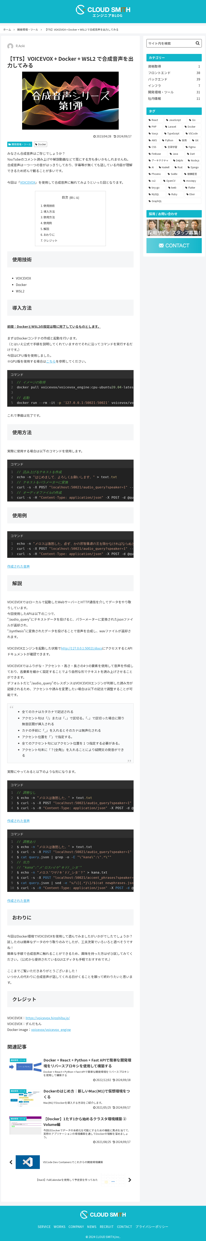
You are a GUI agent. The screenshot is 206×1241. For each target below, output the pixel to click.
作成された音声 (18, 566)
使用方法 (49, 217)
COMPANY (76, 1226)
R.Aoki (20, 45)
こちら (51, 361)
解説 (46, 229)
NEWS (92, 1226)
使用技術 (49, 205)
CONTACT (124, 1226)
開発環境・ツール (21, 144)
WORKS (59, 1226)
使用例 (47, 223)
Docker (42, 144)
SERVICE (44, 1226)
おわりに (49, 234)
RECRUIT (107, 1226)
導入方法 (49, 211)
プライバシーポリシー (151, 1226)
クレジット (50, 240)
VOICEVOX (27, 182)
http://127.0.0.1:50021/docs (81, 648)
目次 (65, 197)
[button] (197, 43)
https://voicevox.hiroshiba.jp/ (48, 1017)
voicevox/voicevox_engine (51, 1029)
